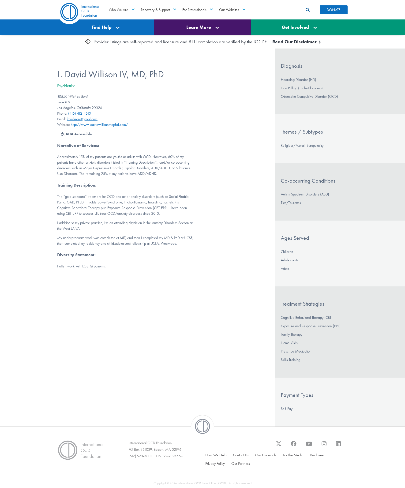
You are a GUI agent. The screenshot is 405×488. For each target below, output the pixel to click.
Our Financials (265, 455)
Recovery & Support (155, 10)
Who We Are (118, 10)
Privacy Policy (215, 463)
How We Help (215, 455)
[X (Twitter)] (279, 446)
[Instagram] (324, 446)
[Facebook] (294, 446)
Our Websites (229, 10)
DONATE (334, 10)
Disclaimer (317, 455)
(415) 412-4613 (79, 113)
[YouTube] (309, 446)
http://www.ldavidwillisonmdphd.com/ (99, 124)
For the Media (293, 455)
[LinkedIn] (338, 446)
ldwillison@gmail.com (82, 119)
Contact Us (241, 455)
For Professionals (194, 10)
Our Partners (240, 463)
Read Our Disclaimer (295, 42)
